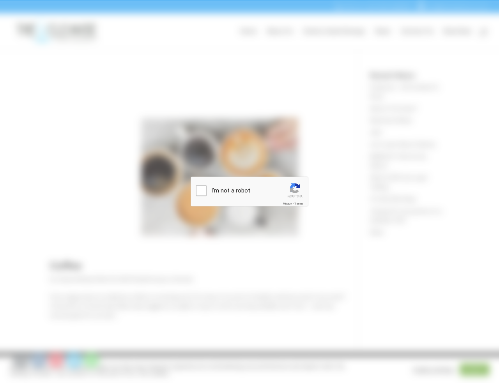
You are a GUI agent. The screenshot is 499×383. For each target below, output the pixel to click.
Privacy (287, 203)
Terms (299, 203)
